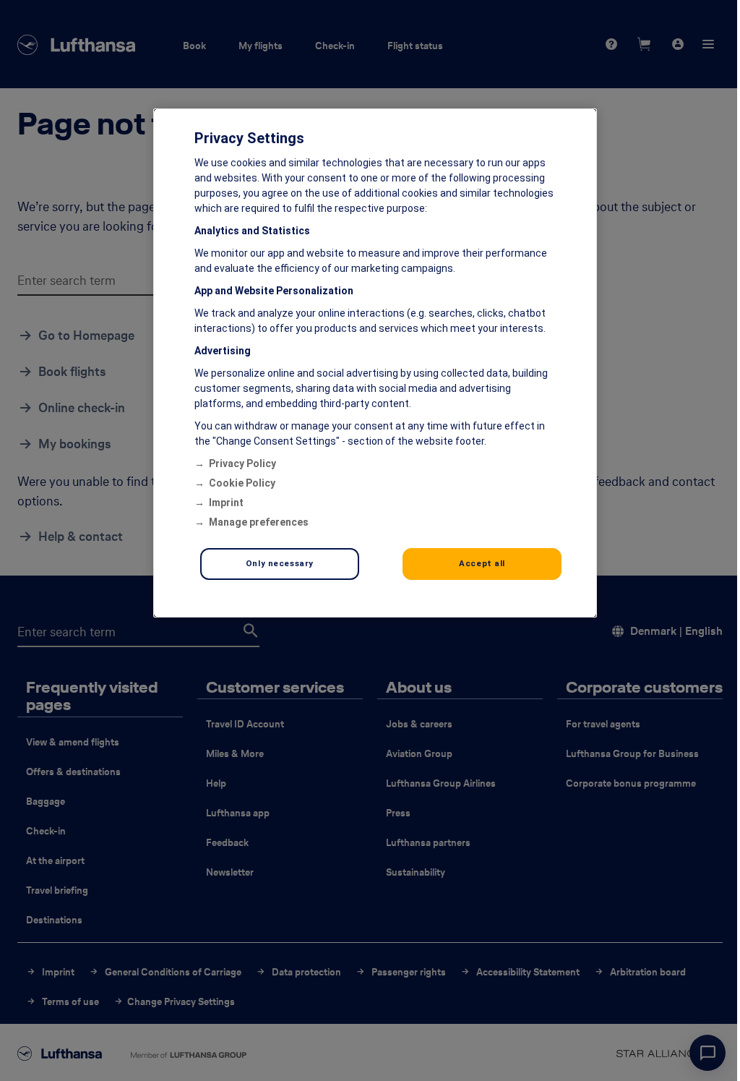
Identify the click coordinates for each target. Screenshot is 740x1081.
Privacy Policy (242, 463)
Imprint (226, 502)
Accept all (482, 563)
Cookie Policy (242, 483)
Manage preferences (259, 522)
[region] (375, 363)
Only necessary (280, 563)
